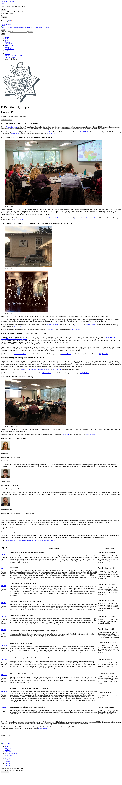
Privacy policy (9, 755)
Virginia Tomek (90, 218)
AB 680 (3, 603)
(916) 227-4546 (84, 132)
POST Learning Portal (10, 127)
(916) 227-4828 (18, 219)
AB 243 (3, 569)
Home (6, 38)
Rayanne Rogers (66, 354)
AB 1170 (4, 659)
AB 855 (3, 630)
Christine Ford (46, 373)
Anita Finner (65, 434)
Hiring (6, 40)
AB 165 (3, 554)
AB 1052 (4, 645)
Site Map (7, 750)
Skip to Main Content (7, 1)
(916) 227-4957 (79, 218)
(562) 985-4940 (56, 369)
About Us (7, 50)
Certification (8, 44)
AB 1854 (4, 692)
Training (7, 42)
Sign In (7, 37)
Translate (4, 17)
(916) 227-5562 (51, 133)
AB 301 (3, 586)
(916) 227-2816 (75, 329)
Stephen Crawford (52, 218)
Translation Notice (6, 24)
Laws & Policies (9, 49)
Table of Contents (6, 119)
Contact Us (8, 748)
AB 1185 (4, 675)
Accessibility (8, 751)
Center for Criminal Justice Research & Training (35, 369)
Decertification (9, 45)
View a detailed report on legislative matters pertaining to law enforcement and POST (30, 540)
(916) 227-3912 (103, 354)
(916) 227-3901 (90, 434)
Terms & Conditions (11, 753)
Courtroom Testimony (20, 354)
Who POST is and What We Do (14, 55)
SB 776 (3, 708)
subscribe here (42, 728)
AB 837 (3, 616)
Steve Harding (50, 329)
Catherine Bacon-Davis (45, 132)
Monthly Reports (10, 57)
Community (8, 47)
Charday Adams (14, 133)
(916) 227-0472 (84, 373)
